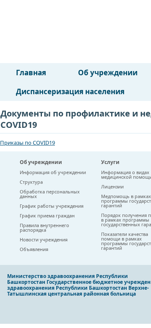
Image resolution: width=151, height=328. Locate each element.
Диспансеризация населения (70, 91)
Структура (31, 182)
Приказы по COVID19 (27, 142)
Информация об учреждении (53, 172)
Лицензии (112, 186)
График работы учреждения (51, 206)
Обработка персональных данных (50, 193)
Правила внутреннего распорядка (44, 227)
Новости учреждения (44, 239)
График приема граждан (47, 215)
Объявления (34, 249)
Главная (31, 72)
